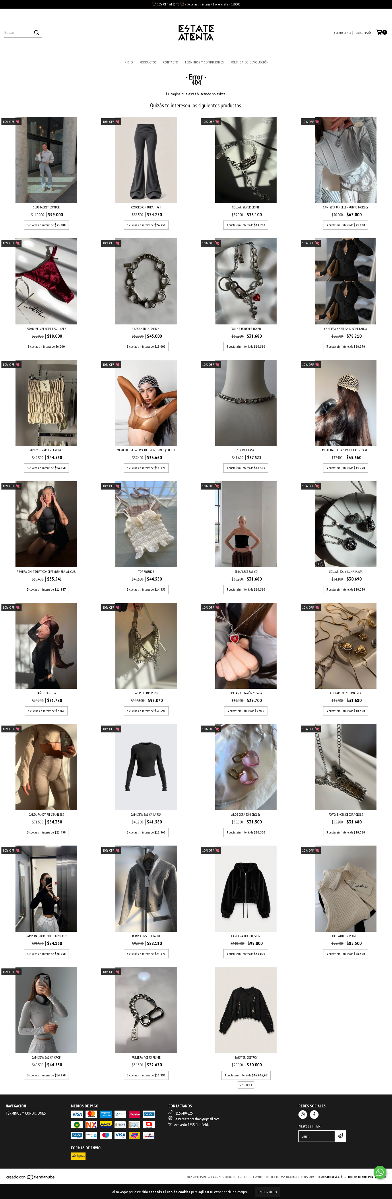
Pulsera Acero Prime (146, 1057)
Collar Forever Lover (246, 328)
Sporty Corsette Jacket (146, 936)
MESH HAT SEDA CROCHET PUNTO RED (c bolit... (146, 450)
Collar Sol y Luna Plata (345, 571)
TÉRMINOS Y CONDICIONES (26, 1113)
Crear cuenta (342, 33)
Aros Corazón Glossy (245, 814)
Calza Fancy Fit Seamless (46, 814)
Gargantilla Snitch (146, 328)
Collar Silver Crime (245, 207)
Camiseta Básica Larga (146, 814)
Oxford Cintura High (146, 207)
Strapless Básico (245, 571)
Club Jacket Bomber (46, 207)
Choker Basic (246, 450)
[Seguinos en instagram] (302, 1114)
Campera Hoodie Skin (245, 936)
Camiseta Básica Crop (46, 1057)
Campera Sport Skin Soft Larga (345, 328)
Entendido (267, 1192)
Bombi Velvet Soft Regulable (46, 328)
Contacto (170, 62)
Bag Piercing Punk (146, 693)
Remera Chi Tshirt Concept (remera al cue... (46, 571)
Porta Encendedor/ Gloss (346, 814)
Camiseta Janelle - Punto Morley (345, 207)
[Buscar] (36, 32)
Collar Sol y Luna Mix (345, 693)
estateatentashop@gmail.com (197, 1118)
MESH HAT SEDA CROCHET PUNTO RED (345, 450)
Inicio (128, 62)
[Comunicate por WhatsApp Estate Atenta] (380, 1172)
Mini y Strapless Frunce (46, 450)
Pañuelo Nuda (46, 693)
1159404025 (184, 1113)
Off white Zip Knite (345, 936)
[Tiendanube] (31, 1179)
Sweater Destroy (245, 1057)
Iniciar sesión (363, 33)
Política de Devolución (249, 62)
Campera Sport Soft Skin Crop (46, 936)
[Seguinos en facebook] (314, 1114)
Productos (148, 62)
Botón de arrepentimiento (367, 1177)
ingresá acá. (335, 1177)
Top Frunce (146, 571)
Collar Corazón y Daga (246, 693)
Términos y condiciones (204, 62)
